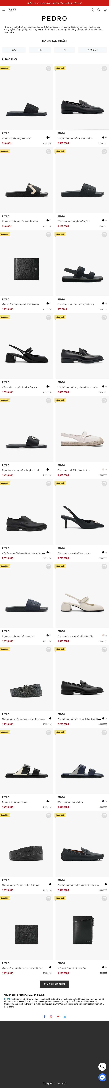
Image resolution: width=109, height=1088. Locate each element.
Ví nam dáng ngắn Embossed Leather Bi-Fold (22, 968)
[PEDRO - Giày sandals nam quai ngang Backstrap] (82, 263)
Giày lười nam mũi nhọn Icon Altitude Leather (78, 387)
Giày (14, 50)
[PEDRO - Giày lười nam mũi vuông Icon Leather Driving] (82, 844)
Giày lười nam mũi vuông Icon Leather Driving (78, 885)
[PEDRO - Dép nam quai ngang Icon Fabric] (26, 97)
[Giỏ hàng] (105, 9)
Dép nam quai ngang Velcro (14, 802)
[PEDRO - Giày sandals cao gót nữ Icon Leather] (82, 512)
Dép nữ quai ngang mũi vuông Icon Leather (21, 470)
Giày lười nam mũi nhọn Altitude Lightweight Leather (81, 719)
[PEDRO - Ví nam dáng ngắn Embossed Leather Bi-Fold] (26, 927)
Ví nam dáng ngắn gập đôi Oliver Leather (20, 304)
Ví (65, 50)
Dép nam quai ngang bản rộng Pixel (74, 221)
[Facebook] (44, 1017)
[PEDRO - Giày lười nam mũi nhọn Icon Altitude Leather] (82, 346)
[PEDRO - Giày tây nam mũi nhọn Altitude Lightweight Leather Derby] (26, 512)
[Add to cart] (48, 68)
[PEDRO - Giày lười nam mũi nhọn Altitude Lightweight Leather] (82, 678)
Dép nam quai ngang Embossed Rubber (20, 221)
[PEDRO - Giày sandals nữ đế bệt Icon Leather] (82, 429)
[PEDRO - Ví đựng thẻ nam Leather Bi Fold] (82, 927)
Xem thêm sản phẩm (54, 984)
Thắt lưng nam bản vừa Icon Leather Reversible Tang (25, 719)
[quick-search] (102, 1067)
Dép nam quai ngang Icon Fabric (17, 138)
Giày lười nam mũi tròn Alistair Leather (75, 138)
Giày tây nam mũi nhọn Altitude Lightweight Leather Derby (28, 553)
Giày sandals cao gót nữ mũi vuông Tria (19, 387)
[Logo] (12, 9)
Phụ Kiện (92, 50)
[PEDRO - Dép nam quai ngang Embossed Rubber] (26, 180)
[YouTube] (58, 1017)
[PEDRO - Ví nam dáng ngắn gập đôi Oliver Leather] (26, 263)
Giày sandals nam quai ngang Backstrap (76, 304)
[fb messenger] (102, 1077)
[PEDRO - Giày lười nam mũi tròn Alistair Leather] (82, 97)
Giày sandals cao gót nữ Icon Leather (74, 553)
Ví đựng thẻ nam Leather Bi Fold (72, 968)
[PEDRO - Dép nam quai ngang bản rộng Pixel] (82, 180)
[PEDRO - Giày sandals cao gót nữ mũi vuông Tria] (26, 346)
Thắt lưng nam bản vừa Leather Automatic (21, 885)
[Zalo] (65, 1017)
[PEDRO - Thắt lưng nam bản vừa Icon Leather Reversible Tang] (26, 678)
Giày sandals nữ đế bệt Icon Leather (74, 470)
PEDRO (5, 133)
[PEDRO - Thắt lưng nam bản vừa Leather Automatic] (26, 844)
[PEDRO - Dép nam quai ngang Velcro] (26, 761)
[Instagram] (51, 1017)
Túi (40, 50)
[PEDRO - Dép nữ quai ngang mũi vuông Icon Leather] (26, 429)
